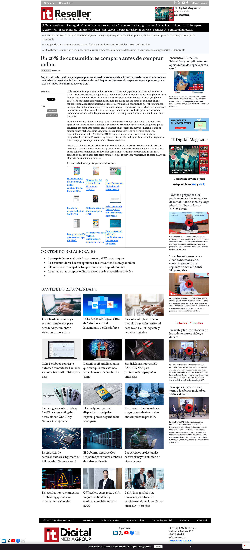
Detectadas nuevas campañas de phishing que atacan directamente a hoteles (60, 497)
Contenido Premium (158, 25)
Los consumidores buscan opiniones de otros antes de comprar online (92, 263)
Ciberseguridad (74, 25)
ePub (201, 184)
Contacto (184, 520)
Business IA (159, 29)
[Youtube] (183, 2)
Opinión (176, 25)
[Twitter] (179, 2)
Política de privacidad (162, 520)
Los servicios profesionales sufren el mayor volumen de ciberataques (142, 457)
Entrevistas (56, 25)
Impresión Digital (89, 29)
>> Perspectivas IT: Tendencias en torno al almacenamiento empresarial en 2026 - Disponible (96, 44)
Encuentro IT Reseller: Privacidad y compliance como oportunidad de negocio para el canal (189, 63)
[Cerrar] (191, 546)
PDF (193, 184)
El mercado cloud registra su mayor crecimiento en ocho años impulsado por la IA (142, 412)
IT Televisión (49, 29)
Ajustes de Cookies (135, 520)
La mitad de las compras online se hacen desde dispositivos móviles (90, 272)
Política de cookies (110, 520)
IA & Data (90, 25)
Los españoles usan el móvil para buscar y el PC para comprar (86, 259)
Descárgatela (181, 15)
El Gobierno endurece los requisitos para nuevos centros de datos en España (102, 457)
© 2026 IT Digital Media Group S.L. (58, 520)
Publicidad (202, 520)
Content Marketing (132, 25)
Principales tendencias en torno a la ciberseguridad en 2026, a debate (187, 390)
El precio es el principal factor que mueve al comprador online (86, 267)
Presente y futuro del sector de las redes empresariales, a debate (188, 333)
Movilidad (52, 111)
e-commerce (52, 115)
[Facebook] (187, 2)
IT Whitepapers (192, 25)
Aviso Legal (88, 520)
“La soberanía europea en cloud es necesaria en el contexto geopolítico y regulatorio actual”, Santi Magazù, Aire (185, 264)
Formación (104, 25)
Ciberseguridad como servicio (134, 29)
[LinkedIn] (175, 2)
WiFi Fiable (108, 29)
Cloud (115, 25)
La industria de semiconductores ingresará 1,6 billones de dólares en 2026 (61, 457)
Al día (45, 25)
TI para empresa (68, 29)
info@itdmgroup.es (180, 540)
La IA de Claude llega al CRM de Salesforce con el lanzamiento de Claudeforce (101, 323)
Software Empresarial (180, 29)
